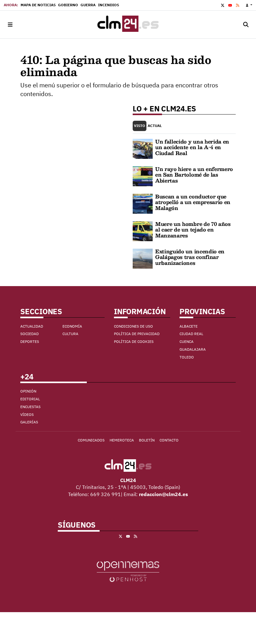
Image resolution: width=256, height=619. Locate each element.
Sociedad (29, 333)
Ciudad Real (191, 333)
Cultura (70, 333)
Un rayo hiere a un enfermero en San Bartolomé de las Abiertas (194, 175)
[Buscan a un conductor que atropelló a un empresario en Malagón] (143, 203)
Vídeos (27, 414)
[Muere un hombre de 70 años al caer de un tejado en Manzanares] (143, 230)
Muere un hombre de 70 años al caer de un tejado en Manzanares (193, 230)
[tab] (139, 126)
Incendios (108, 4)
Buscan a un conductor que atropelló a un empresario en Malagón (192, 202)
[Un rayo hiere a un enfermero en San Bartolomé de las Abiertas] (143, 176)
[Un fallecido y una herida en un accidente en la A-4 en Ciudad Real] (143, 148)
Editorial (30, 399)
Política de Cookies (134, 341)
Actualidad (31, 326)
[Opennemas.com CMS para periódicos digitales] (128, 571)
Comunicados (91, 440)
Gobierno (68, 4)
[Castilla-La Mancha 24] (128, 24)
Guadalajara (193, 349)
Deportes (29, 341)
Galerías (29, 422)
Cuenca (187, 341)
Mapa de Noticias (38, 4)
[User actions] (249, 5)
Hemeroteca (122, 440)
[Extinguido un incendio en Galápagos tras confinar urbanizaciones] (143, 258)
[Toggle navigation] (10, 24)
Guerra (88, 4)
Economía (72, 326)
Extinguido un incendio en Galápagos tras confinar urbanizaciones (189, 257)
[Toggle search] (246, 24)
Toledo (187, 357)
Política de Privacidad (137, 333)
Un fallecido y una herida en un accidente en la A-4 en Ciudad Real (192, 147)
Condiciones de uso (133, 326)
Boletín (147, 440)
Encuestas (30, 406)
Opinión (28, 391)
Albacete (189, 326)
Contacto (169, 440)
